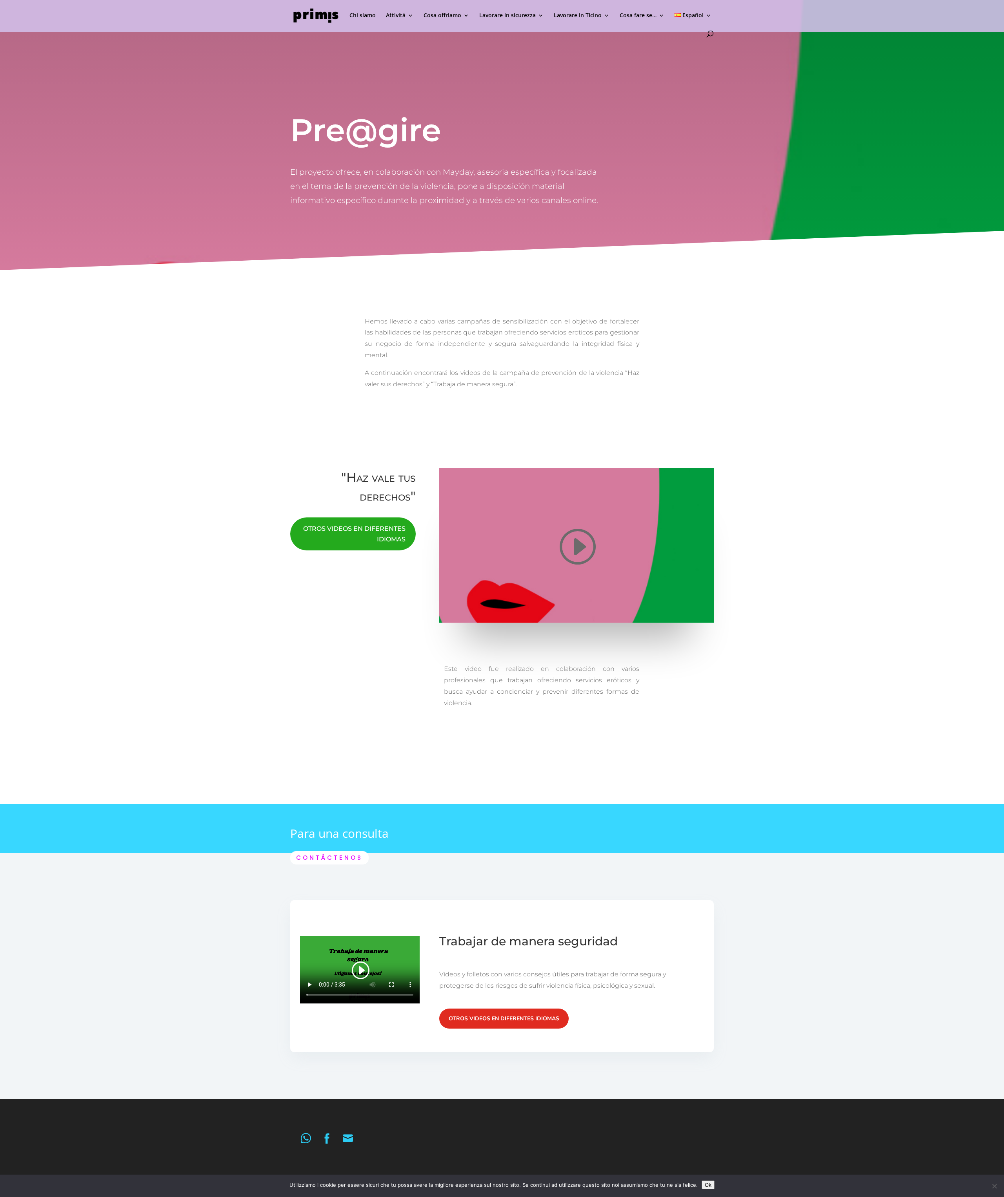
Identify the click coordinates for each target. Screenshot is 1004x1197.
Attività (396, 16)
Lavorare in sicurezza (507, 16)
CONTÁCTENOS (329, 857)
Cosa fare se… (638, 16)
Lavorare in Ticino (578, 16)
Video (310, 258)
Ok (708, 1185)
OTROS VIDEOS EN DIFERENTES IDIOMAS (354, 534)
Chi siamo (362, 16)
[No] (994, 1186)
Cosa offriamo (442, 16)
